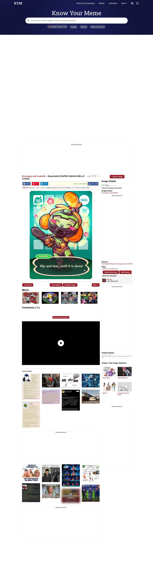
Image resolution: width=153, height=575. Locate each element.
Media (101, 3)
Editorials (112, 3)
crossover (105, 269)
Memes (83, 27)
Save (36, 184)
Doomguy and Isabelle (34, 176)
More (123, 3)
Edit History (125, 272)
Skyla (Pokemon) (123, 378)
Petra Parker (106, 378)
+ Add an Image (117, 177)
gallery (55, 188)
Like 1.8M (93, 184)
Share (27, 184)
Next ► (95, 285)
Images (73, 27)
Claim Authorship (110, 272)
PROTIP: (25, 188)
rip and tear (113, 269)
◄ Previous (27, 285)
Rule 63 (105, 393)
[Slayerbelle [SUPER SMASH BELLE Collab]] (61, 235)
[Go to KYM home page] (18, 4)
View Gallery (56, 285)
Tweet (45, 184)
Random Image (70, 285)
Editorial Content (98, 27)
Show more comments (60, 317)
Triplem (109, 279)
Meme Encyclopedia (85, 3)
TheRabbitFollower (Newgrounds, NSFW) (116, 264)
